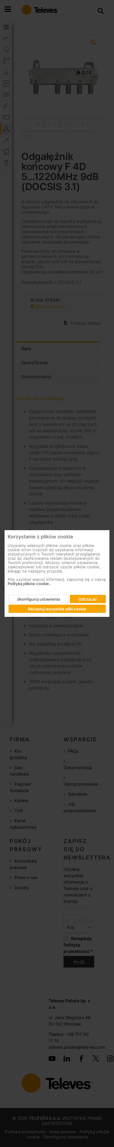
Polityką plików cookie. (29, 583)
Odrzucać (87, 599)
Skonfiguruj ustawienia (38, 599)
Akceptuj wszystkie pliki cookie (57, 608)
